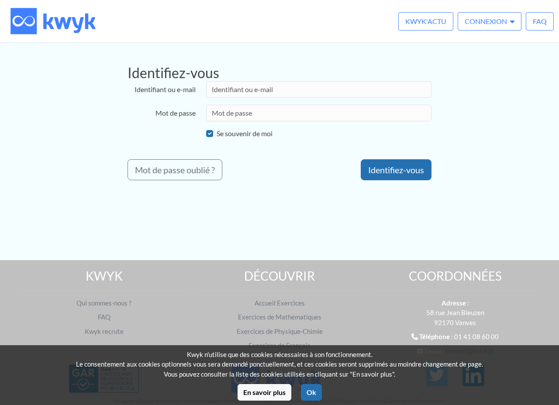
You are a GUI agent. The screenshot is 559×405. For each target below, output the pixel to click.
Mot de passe (175, 113)
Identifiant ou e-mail (165, 89)
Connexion (486, 21)
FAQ (540, 21)
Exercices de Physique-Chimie (280, 331)
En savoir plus (264, 392)
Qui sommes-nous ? (103, 303)
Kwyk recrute (104, 331)
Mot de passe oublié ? (175, 170)
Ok (311, 392)
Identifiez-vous (396, 170)
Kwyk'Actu (425, 21)
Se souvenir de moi (245, 133)
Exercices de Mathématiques (279, 317)
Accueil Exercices (280, 303)
